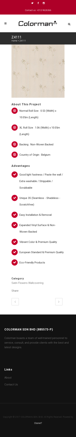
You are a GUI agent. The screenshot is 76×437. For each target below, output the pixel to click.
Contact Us (11, 384)
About (7, 377)
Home (14, 40)
